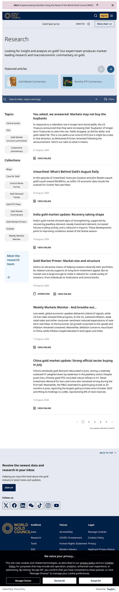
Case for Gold (12, 176)
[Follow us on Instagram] (48, 505)
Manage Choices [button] (23, 580)
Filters (111, 99)
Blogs (9, 169)
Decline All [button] (59, 580)
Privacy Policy (19, 589)
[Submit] (4, 99)
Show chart (102, 23)
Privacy (92, 543)
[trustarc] (111, 589)
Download (44, 293)
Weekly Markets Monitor (16, 237)
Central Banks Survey (16, 185)
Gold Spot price (51, 23)
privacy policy (87, 562)
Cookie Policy (7, 589)
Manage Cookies (97, 531)
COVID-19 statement (70, 537)
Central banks (13, 123)
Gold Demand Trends (16, 195)
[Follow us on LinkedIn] (22, 505)
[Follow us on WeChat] (31, 505)
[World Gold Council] (13, 16)
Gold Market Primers (16, 221)
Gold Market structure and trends (17, 139)
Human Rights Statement (73, 543)
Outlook (10, 228)
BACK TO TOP (106, 452)
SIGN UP (9, 487)
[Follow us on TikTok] (39, 505)
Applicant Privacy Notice (101, 549)
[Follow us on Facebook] (14, 505)
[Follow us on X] (6, 505)
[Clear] (96, 99)
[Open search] (95, 16)
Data (33, 531)
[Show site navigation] (111, 16)
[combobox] (50, 99)
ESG (8, 130)
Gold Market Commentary (16, 213)
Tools (34, 543)
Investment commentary (17, 149)
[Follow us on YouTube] (56, 505)
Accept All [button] (96, 580)
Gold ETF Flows (13, 204)
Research (36, 537)
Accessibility (66, 531)
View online (44, 158)
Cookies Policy (96, 537)
